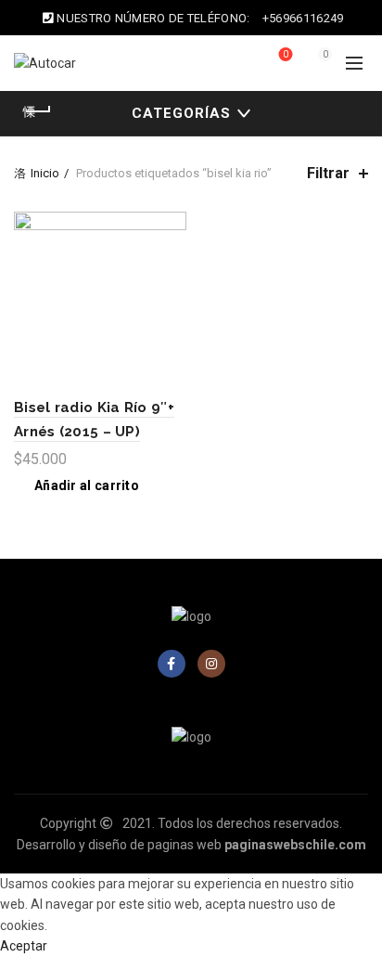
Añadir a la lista (170, 228)
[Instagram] (211, 664)
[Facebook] (171, 664)
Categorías (181, 113)
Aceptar (23, 945)
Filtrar (328, 173)
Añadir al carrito (86, 485)
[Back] (37, 111)
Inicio (45, 173)
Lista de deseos (285, 54)
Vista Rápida (170, 260)
